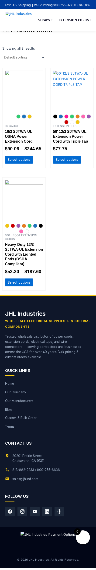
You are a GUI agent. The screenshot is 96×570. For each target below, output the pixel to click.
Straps (45, 20)
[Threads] (59, 511)
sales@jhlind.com (25, 479)
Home (9, 383)
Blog (8, 409)
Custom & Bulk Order (21, 418)
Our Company (15, 392)
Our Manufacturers (19, 401)
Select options (19, 160)
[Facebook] (10, 511)
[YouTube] (35, 511)
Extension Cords (75, 20)
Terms (9, 426)
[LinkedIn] (47, 511)
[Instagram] (22, 511)
